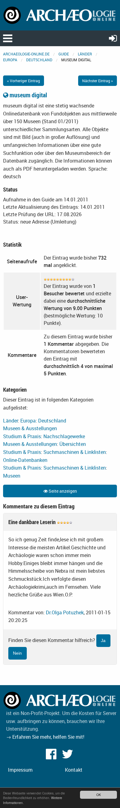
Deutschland (39, 59)
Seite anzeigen (62, 491)
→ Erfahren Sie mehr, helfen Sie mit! (45, 736)
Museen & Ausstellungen (30, 428)
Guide (63, 53)
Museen (11, 475)
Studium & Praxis (22, 436)
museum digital (27, 95)
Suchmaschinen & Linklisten (74, 452)
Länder (85, 53)
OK (98, 794)
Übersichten (72, 444)
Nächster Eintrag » (97, 80)
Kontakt (73, 769)
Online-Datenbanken (25, 460)
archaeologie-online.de (26, 53)
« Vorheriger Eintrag (23, 80)
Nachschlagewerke (64, 436)
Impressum (20, 769)
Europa (10, 59)
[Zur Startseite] (60, 14)
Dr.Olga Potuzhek (65, 612)
